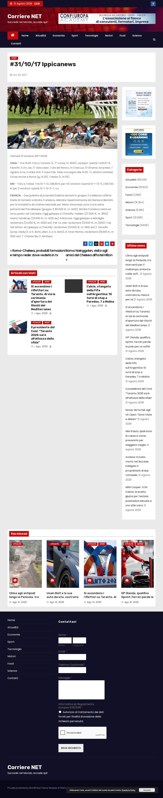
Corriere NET (24, 16)
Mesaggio (65, 678)
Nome (63, 635)
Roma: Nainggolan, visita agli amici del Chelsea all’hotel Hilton (89, 253)
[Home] (12, 36)
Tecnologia (91, 35)
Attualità (41, 35)
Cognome (78, 645)
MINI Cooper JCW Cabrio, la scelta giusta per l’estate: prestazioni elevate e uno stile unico (138, 496)
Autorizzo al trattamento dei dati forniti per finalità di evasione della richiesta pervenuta (81, 716)
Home (25, 35)
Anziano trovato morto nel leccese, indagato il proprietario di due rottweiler (137, 466)
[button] (154, 39)
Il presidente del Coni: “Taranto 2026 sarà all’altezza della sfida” (43, 335)
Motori (109, 35)
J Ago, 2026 (40, 313)
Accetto (147, 790)
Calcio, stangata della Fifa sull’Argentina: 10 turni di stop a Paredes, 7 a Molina (100, 294)
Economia (59, 35)
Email (62, 651)
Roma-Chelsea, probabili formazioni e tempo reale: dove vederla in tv (37, 253)
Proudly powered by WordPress (24, 787)
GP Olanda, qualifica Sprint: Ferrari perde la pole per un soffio (138, 342)
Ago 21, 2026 (19, 602)
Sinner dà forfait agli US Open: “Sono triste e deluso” (138, 414)
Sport (75, 35)
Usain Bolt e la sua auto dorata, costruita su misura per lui (62, 597)
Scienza (137, 35)
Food (122, 35)
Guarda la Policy (128, 790)
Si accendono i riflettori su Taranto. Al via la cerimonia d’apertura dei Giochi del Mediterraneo (43, 298)
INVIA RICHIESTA (71, 748)
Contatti (16, 43)
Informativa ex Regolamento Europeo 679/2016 (76, 706)
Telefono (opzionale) (71, 665)
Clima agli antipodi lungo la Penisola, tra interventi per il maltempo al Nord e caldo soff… (138, 265)
